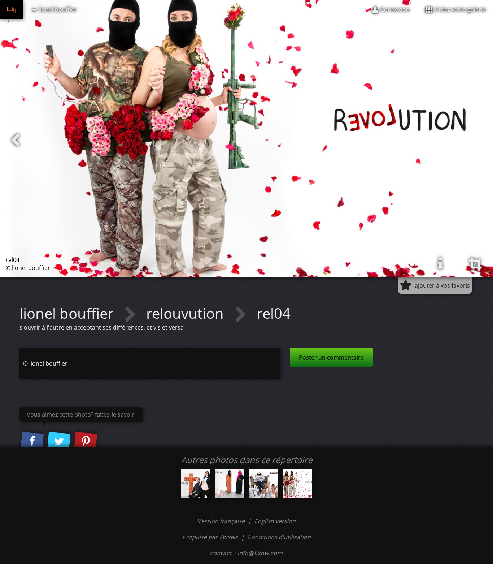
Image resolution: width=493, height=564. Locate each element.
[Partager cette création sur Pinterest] (85, 441)
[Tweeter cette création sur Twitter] (58, 441)
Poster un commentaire (331, 357)
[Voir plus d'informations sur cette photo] (440, 263)
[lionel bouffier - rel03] (263, 483)
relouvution (186, 313)
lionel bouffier (68, 313)
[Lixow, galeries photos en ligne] (11, 9)
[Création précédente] (15, 140)
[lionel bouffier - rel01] (229, 483)
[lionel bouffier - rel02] (195, 483)
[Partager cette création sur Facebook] (32, 441)
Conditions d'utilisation (279, 537)
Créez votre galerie (459, 9)
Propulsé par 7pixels (210, 537)
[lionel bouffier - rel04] (297, 483)
